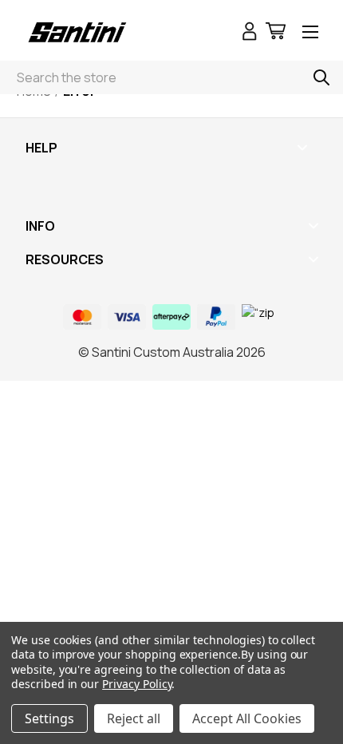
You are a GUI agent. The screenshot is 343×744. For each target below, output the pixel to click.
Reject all (133, 718)
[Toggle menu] (310, 33)
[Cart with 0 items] (275, 33)
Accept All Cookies (247, 718)
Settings (49, 718)
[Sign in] (249, 33)
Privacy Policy (137, 683)
